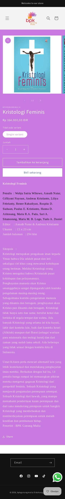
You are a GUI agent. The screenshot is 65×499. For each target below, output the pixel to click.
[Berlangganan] (51, 462)
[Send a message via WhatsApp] (57, 477)
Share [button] (9, 436)
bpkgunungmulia (25, 492)
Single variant (14, 134)
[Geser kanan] (40, 100)
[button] (7, 18)
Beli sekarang (32, 172)
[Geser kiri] (25, 100)
